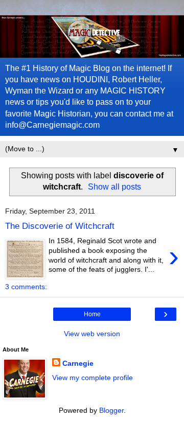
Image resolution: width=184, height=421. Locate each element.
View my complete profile (92, 377)
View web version (92, 334)
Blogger (111, 410)
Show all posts (114, 186)
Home (92, 314)
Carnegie (78, 363)
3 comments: (26, 287)
